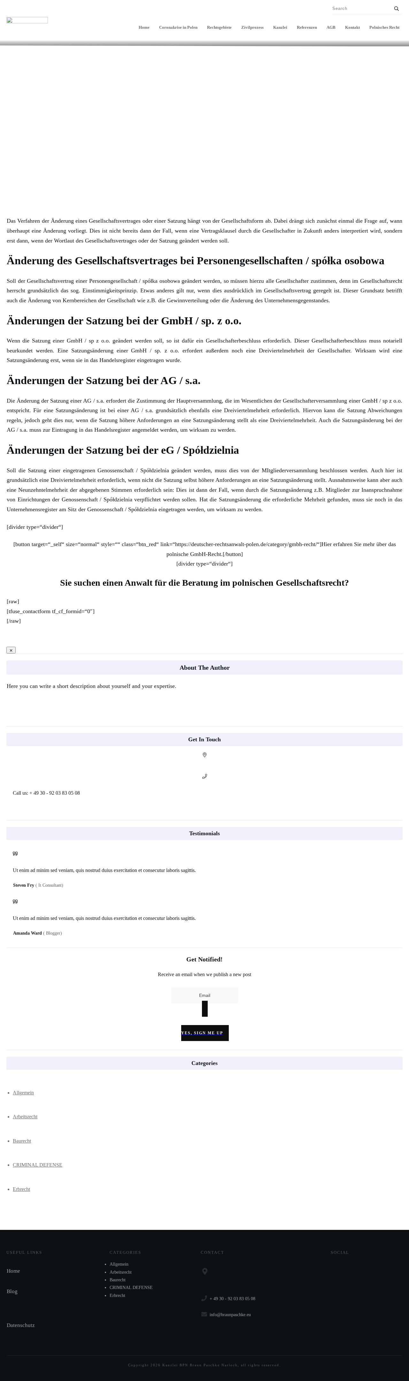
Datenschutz (21, 1325)
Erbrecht (21, 1189)
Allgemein (23, 1092)
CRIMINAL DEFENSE (37, 1165)
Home (13, 1271)
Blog (12, 1291)
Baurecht (22, 1141)
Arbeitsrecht (25, 1116)
